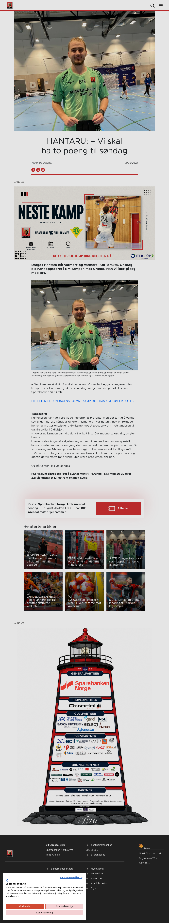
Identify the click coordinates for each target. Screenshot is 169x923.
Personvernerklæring (71, 877)
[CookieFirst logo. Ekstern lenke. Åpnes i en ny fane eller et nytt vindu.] (7, 880)
